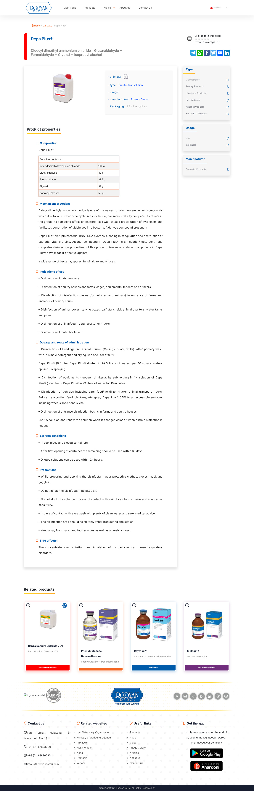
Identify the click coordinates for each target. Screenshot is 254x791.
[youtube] (226, 696)
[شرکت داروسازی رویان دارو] (39, 8)
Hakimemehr (84, 747)
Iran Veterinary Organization (93, 732)
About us (125, 7)
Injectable (191, 144)
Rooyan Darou (139, 99)
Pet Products (193, 100)
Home (37, 25)
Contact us (145, 7)
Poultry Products (195, 86)
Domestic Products (196, 169)
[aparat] (218, 696)
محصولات (47, 25)
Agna (80, 752)
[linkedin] (209, 696)
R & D (133, 737)
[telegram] (177, 696)
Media (107, 7)
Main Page (69, 7)
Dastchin (82, 757)
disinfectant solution (131, 85)
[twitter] (201, 696)
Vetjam (81, 763)
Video (133, 742)
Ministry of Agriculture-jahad (94, 737)
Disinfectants (193, 79)
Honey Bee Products (197, 113)
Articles (134, 752)
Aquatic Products (195, 106)
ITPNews (82, 742)
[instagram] (185, 696)
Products (89, 7)
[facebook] (193, 696)
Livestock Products (196, 93)
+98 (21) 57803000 (39, 746)
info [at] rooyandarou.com (43, 764)
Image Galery (138, 747)
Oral (188, 138)
